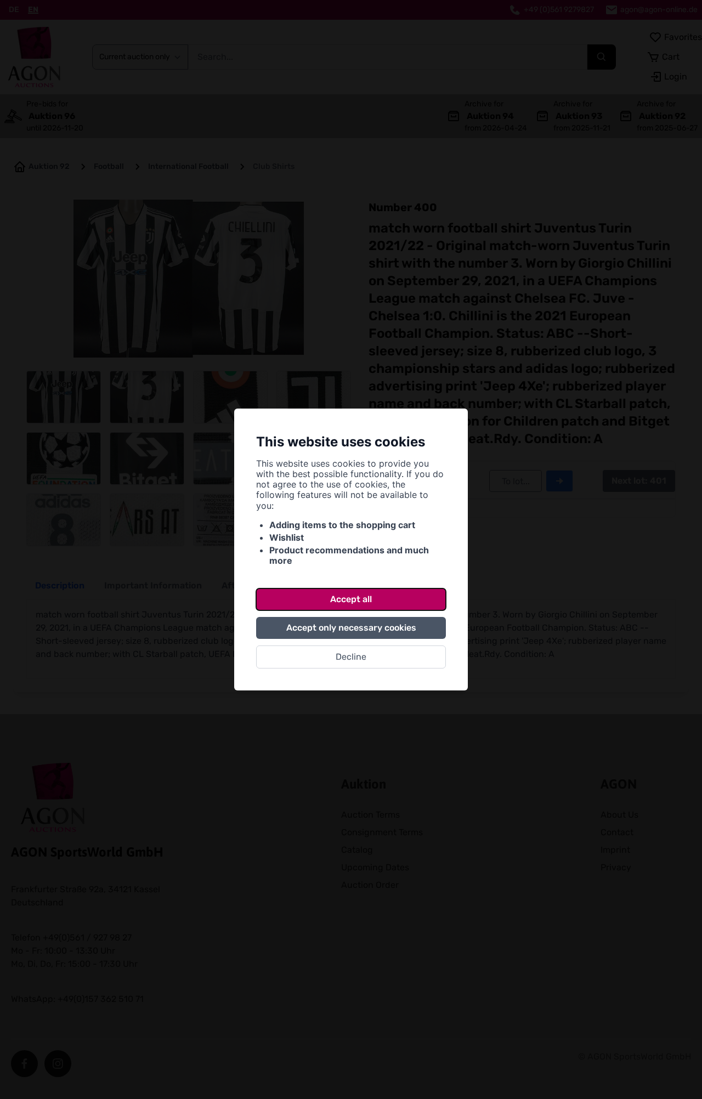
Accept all (351, 599)
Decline (351, 657)
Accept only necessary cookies (351, 627)
